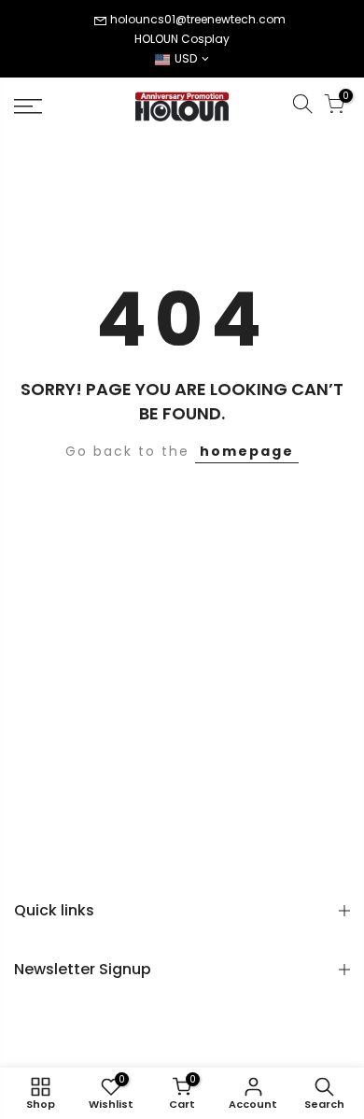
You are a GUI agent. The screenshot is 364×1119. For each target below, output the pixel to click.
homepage (247, 451)
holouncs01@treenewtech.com (198, 19)
